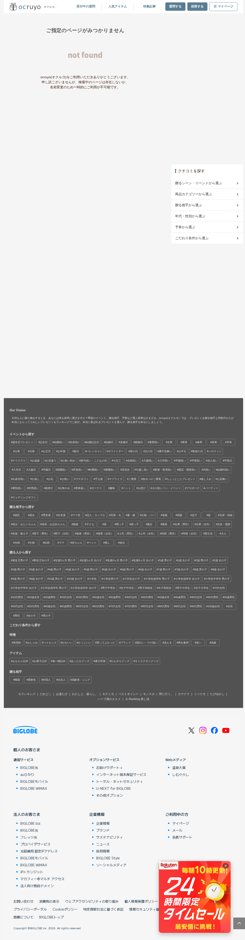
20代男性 (83, 597)
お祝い (65, 479)
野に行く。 (166, 694)
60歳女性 (50, 606)
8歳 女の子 (218, 569)
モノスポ (149, 694)
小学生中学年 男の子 (217, 578)
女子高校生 (164, 587)
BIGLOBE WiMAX (33, 788)
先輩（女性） (204, 524)
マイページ (225, 6)
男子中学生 (108, 587)
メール (177, 830)
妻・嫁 (131, 515)
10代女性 (219, 587)
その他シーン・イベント (166, 488)
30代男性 (148, 597)
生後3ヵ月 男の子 (65, 560)
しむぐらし (180, 774)
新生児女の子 (42, 560)
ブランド (126, 642)
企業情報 (97, 814)
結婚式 (109, 442)
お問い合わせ (23, 901)
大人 (223, 533)
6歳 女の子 (146, 569)
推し (107, 542)
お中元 (182, 451)
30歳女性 (99, 597)
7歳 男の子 (164, 569)
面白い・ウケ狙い (147, 642)
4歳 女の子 (73, 569)
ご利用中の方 (176, 814)
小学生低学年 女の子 (187, 578)
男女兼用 (183, 642)
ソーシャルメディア (111, 864)
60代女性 (83, 606)
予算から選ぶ (185, 227)
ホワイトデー (116, 451)
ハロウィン (215, 451)
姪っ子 (135, 524)
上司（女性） (148, 533)
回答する (197, 6)
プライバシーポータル (30, 909)
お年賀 (62, 451)
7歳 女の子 (182, 569)
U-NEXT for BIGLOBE (113, 788)
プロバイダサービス (35, 844)
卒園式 (47, 469)
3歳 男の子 (18, 569)
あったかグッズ (80, 661)
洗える (168, 642)
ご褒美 (132, 479)
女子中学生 (127, 587)
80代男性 (164, 606)
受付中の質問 (86, 6)
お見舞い (222, 479)
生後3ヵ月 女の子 (91, 560)
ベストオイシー (128, 694)
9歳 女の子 (37, 578)
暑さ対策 (100, 661)
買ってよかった (106, 642)
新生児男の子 (20, 560)
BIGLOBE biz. (30, 823)
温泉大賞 (179, 767)
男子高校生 (146, 587)
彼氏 (17, 515)
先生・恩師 (223, 524)
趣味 (112, 488)
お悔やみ (64, 488)
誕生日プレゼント (22, 442)
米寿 (214, 442)
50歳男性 (229, 597)
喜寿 (184, 442)
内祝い (207, 469)
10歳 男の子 (56, 578)
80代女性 (148, 606)
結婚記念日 (92, 442)
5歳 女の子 (109, 569)
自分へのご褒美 (152, 479)
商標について (23, 917)
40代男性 (213, 597)
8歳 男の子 (200, 569)
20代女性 (66, 597)
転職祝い (94, 469)
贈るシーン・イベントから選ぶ (198, 183)
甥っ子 (120, 524)
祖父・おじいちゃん (24, 524)
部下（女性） (63, 533)
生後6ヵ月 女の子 (143, 560)
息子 (194, 515)
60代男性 (99, 606)
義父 (149, 524)
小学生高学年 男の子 (54, 587)
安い (198, 642)
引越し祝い (142, 469)
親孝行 (49, 488)
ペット (127, 488)
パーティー (211, 488)
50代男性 (34, 606)
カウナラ (183, 694)
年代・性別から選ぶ (190, 216)
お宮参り (51, 460)
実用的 (17, 642)
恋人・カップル (96, 515)
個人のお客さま (26, 749)
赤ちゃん (77, 542)
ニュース (103, 844)
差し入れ (206, 479)
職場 (17, 679)
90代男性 (196, 606)
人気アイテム (117, 6)
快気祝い (33, 488)
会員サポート (182, 837)
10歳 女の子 (75, 578)
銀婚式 (139, 442)
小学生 (93, 578)
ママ (61, 542)
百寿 (32, 451)
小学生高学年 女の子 (84, 587)
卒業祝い (196, 460)
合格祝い (132, 460)
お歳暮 (36, 460)
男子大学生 (183, 587)
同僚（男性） (169, 533)
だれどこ (45, 694)
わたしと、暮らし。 (85, 694)
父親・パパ (148, 515)
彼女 (32, 515)
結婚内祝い (223, 469)
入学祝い (164, 460)
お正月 (47, 451)
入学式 (17, 469)
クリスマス (19, 460)
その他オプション (109, 795)
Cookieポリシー (65, 909)
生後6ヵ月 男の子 (117, 560)
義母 (164, 524)
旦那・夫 (116, 515)
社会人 (62, 679)
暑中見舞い (165, 451)
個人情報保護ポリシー (141, 901)
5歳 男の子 (91, 569)
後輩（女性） (105, 533)
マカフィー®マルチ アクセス (42, 878)
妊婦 (47, 542)
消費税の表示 (49, 901)
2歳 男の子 (202, 560)
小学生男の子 (111, 578)
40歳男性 (180, 597)
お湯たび (61, 694)
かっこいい (84, 642)
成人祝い (212, 460)
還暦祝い (154, 442)
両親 (179, 515)
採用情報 (103, 851)
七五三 (117, 460)
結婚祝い (59, 442)
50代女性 (17, 606)
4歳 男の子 (55, 569)
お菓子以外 (40, 661)
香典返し (80, 488)
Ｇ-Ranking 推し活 (137, 699)
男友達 (47, 515)
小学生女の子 (132, 578)
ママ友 (76, 515)
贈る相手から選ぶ (188, 205)
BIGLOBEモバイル (34, 781)
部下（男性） (42, 533)
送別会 (126, 469)
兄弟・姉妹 (226, 515)
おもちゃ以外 (20, 661)
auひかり (27, 774)
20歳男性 (50, 597)
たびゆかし (217, 694)
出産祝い (75, 442)
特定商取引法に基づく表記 (103, 909)
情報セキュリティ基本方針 (149, 909)
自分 (122, 542)
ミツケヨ (200, 694)
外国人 (47, 679)
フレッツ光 (28, 837)
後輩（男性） (84, 533)
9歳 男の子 (18, 578)
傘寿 (199, 442)
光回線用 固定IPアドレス (39, 851)
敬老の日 (197, 451)
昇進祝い (78, 469)
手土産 (99, 479)
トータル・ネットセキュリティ (119, 781)
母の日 (134, 451)
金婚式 (124, 442)
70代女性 (115, 606)
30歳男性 (115, 597)
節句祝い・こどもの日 (94, 460)
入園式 (32, 469)
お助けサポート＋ (109, 767)
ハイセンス (49, 642)
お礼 (50, 479)
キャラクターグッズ (147, 661)
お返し (36, 479)
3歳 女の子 (37, 569)
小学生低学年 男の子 (157, 578)
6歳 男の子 (128, 569)
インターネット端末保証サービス (121, 774)
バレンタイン (94, 451)
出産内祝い (19, 479)
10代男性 (17, 597)
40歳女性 (164, 597)
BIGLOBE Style (108, 858)
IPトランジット (31, 871)
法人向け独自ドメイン (37, 885)
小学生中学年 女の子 (24, 587)
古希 (170, 442)
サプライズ (115, 479)
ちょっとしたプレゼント (181, 479)
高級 (213, 642)
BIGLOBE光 (29, 767)
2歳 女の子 (220, 560)
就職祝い (62, 469)
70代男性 (131, 606)
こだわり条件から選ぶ (192, 238)
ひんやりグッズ (120, 661)
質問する (175, 6)
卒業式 (228, 460)
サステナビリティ (109, 837)
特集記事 (149, 6)
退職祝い (110, 469)
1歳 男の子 (165, 560)
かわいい (67, 642)
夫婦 (17, 542)
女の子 (32, 615)
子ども (90, 524)
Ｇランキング (26, 694)
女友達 (62, 515)
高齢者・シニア (81, 679)
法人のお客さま (26, 814)
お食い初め (68, 460)
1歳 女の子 (184, 560)
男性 (17, 615)
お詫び (142, 488)
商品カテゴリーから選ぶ (193, 194)
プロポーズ (193, 488)
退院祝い (17, 488)
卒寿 (229, 442)
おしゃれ (32, 642)
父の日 (149, 451)
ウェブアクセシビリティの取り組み (92, 901)
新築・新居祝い (164, 469)
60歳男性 (66, 606)
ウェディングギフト (24, 497)
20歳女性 (34, 597)
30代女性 (131, 597)
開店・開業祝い (187, 469)
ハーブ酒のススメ (109, 699)
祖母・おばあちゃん (53, 524)
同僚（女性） (191, 533)
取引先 (209, 533)
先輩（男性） (182, 524)
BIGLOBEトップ (51, 917)
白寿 (17, 451)
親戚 (75, 524)
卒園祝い (180, 460)
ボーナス (96, 488)
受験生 (32, 679)
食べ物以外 (59, 661)
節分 (76, 451)
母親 (164, 515)
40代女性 (196, 597)
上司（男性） (127, 533)
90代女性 (180, 606)
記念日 (44, 442)
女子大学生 (202, 587)
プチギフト (82, 479)
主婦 (32, 542)
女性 (230, 606)
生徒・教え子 (20, 533)
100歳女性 (214, 606)
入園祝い (148, 460)
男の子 (47, 615)
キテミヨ (108, 694)
